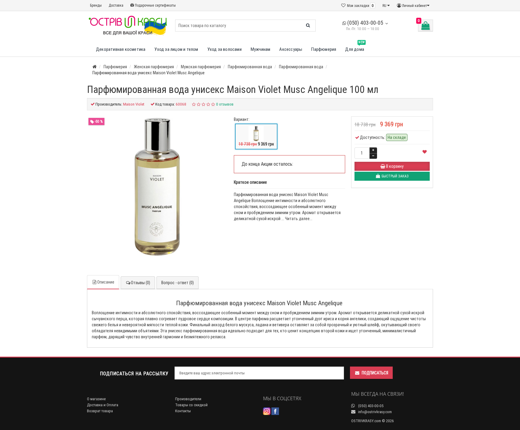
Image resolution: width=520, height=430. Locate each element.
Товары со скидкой (191, 404)
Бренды (96, 5)
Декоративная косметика (120, 49)
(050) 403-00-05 (364, 22)
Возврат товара (100, 410)
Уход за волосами (224, 49)
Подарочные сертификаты (155, 5)
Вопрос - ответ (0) (177, 282)
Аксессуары (290, 49)
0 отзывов (225, 104)
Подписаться (375, 373)
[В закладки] (424, 151)
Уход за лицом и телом (176, 49)
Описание (105, 282)
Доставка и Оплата (102, 404)
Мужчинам (261, 49)
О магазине (96, 398)
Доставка (116, 5)
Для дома (355, 47)
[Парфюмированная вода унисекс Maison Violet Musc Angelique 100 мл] (157, 186)
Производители (188, 398)
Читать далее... (298, 218)
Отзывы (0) (140, 282)
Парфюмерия (323, 49)
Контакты (183, 410)
